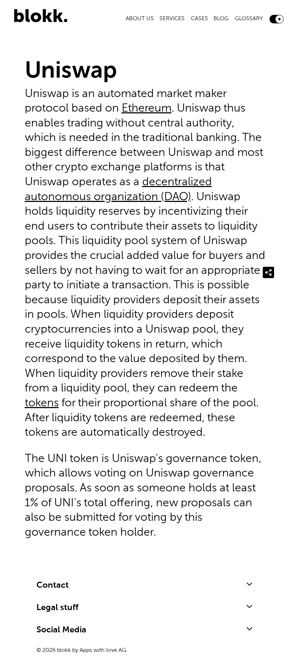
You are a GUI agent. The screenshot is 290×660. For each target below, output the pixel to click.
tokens (42, 403)
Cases (199, 19)
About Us (140, 19)
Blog (221, 19)
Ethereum (147, 108)
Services (172, 19)
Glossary (249, 19)
